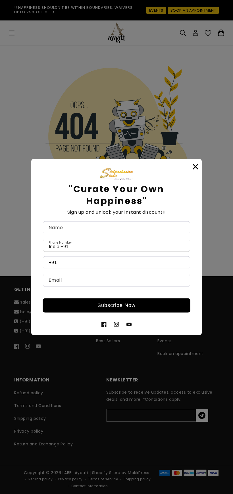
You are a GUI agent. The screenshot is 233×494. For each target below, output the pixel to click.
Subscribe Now (116, 305)
